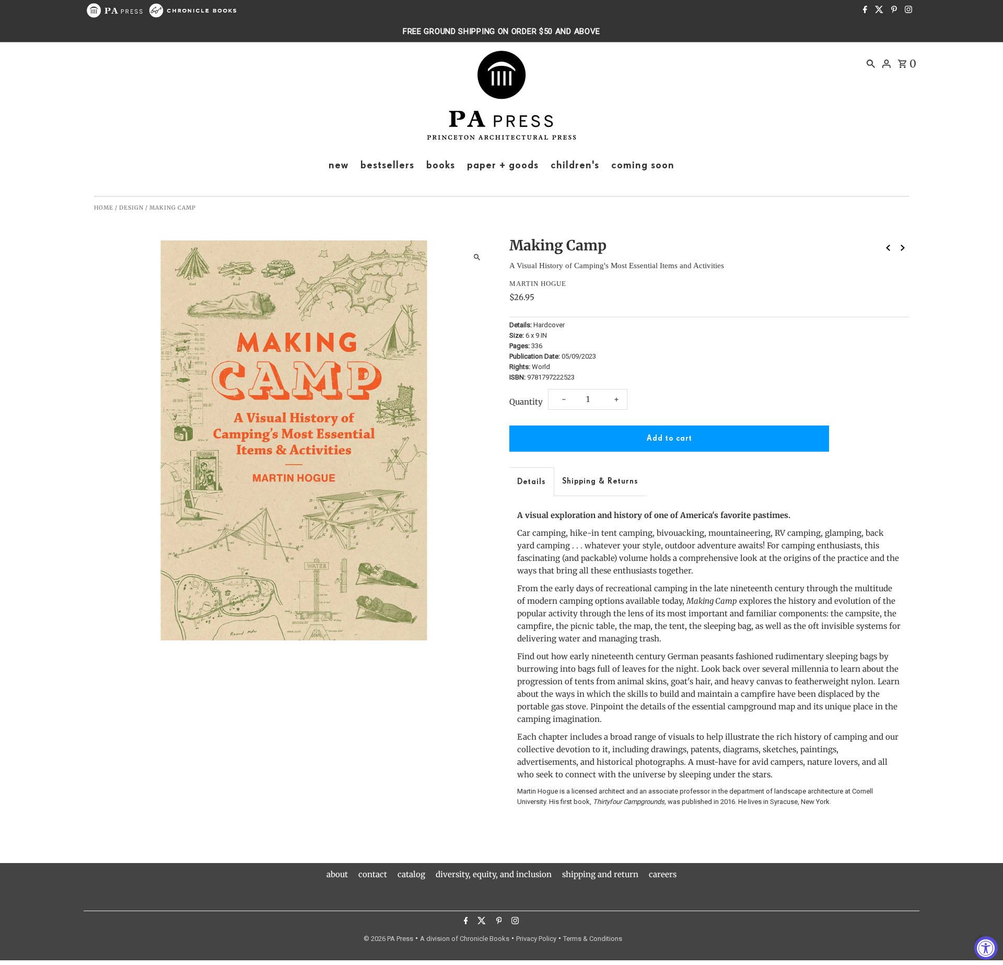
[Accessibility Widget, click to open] (986, 948)
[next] (902, 247)
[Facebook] (863, 10)
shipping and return (600, 874)
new (338, 165)
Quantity (526, 402)
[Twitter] (877, 10)
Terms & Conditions (592, 939)
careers (663, 874)
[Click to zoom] (476, 257)
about (337, 874)
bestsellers (387, 165)
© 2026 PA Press (388, 939)
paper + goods (503, 165)
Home (103, 207)
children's (575, 165)
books (440, 165)
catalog (411, 874)
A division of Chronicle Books (464, 939)
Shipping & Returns (600, 481)
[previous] (888, 247)
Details (531, 482)
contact (372, 874)
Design (131, 207)
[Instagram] (907, 10)
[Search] (871, 63)
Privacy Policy (536, 939)
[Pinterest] (893, 10)
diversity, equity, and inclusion (494, 874)
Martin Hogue (537, 284)
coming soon (642, 165)
